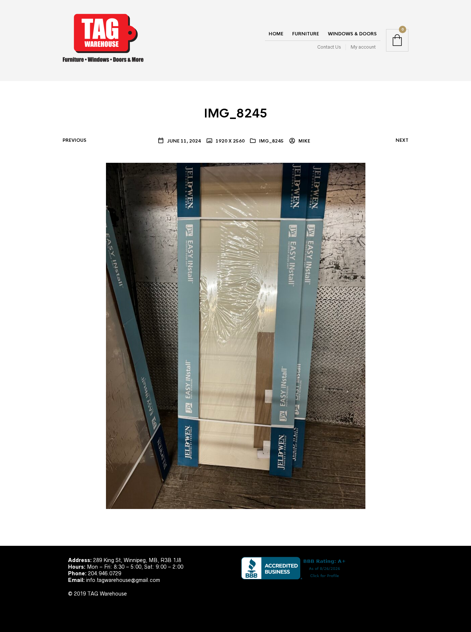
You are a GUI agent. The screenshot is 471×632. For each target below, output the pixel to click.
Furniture (305, 34)
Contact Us (329, 47)
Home (276, 34)
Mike (303, 141)
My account (363, 47)
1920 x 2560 (230, 141)
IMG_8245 (271, 141)
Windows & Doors (352, 34)
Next (402, 140)
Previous (74, 140)
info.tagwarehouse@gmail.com (123, 580)
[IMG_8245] (235, 335)
